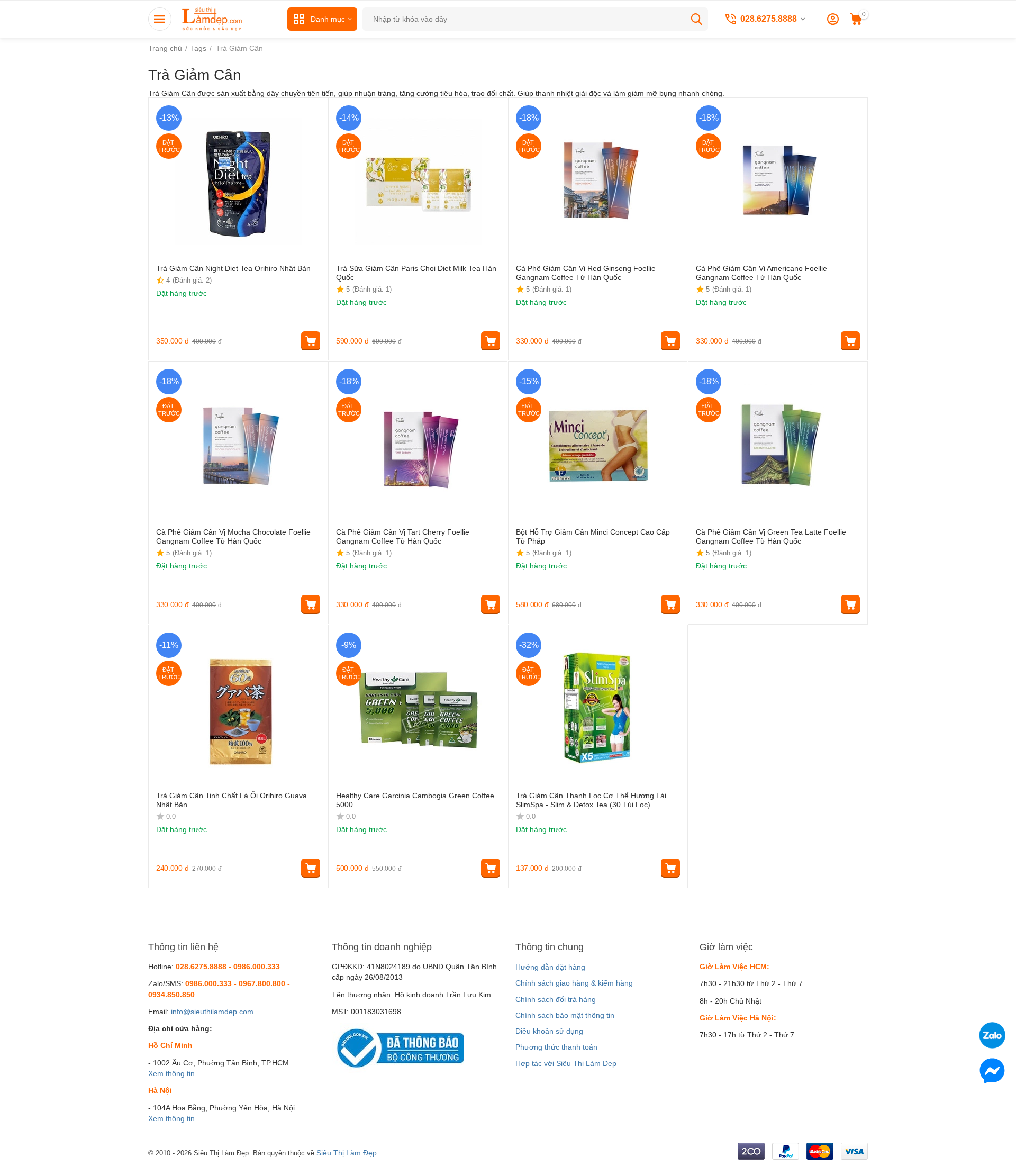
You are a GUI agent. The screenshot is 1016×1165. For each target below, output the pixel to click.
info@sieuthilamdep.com (212, 1011)
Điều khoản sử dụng (549, 1031)
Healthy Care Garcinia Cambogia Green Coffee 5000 (415, 800)
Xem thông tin (171, 1073)
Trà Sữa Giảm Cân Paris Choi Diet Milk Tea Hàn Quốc (416, 273)
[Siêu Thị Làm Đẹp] (212, 18)
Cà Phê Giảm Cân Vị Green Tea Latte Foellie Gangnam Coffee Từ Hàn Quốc (771, 536)
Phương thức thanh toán (556, 1047)
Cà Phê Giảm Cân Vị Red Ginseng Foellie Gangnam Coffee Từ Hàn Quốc (586, 273)
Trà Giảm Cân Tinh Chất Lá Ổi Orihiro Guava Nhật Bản (231, 800)
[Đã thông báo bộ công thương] (398, 1047)
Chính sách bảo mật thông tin (564, 1015)
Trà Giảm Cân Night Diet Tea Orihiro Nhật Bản (233, 268)
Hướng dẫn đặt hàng (550, 967)
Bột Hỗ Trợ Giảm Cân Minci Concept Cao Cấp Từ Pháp (593, 536)
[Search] (696, 19)
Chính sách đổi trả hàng (555, 999)
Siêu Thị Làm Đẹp (346, 1153)
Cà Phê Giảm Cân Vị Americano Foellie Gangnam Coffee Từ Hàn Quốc (761, 273)
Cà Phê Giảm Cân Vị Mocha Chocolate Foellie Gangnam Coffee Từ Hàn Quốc (233, 536)
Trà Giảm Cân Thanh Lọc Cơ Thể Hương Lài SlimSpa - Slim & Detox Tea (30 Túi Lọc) (591, 800)
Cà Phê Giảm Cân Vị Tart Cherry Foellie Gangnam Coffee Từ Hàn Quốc (402, 536)
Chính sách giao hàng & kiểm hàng (574, 983)
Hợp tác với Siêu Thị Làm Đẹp (565, 1063)
